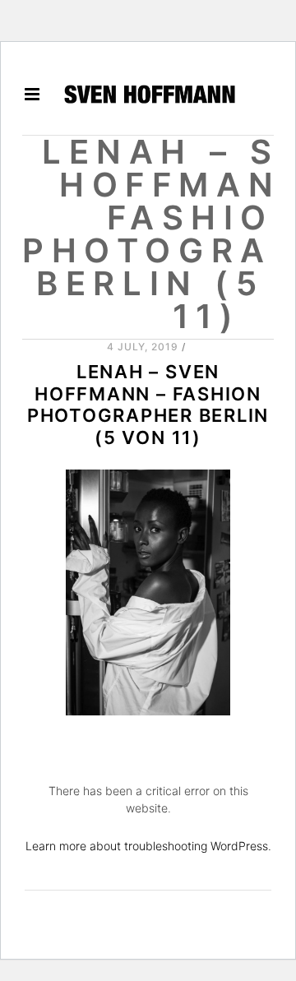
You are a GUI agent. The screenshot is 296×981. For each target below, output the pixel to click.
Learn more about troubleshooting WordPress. (148, 846)
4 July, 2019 (144, 346)
